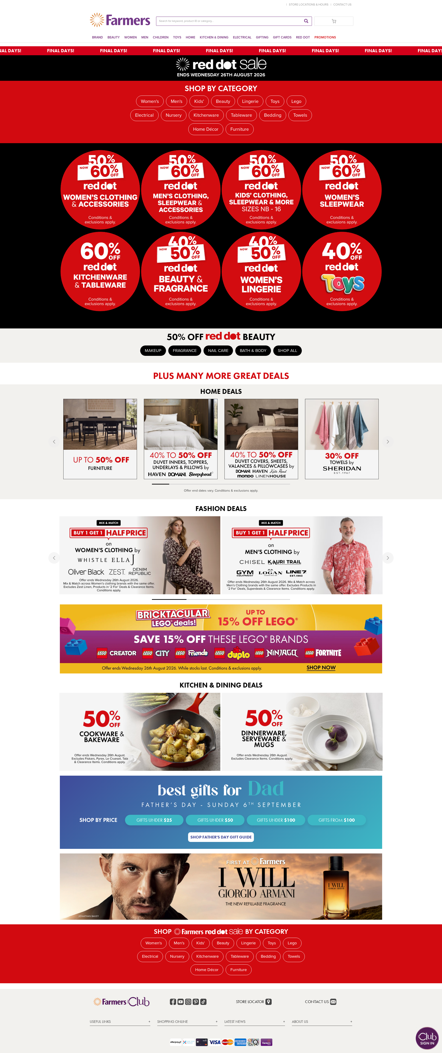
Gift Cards (282, 37)
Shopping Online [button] (172, 1021)
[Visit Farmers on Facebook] (173, 1002)
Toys (177, 37)
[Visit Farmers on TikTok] (203, 1002)
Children (161, 37)
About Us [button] (300, 1021)
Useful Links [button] (100, 1021)
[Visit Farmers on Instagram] (188, 1002)
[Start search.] (306, 21)
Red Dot (303, 37)
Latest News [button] (234, 1021)
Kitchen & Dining (214, 37)
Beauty (114, 37)
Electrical (242, 37)
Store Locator (250, 1001)
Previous (62, 441)
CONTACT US (342, 4)
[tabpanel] (100, 439)
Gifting (262, 37)
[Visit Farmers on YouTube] (180, 1002)
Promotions (325, 37)
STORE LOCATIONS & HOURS (309, 4)
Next (380, 441)
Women (130, 37)
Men (144, 37)
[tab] (120, 1022)
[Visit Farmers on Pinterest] (196, 1002)
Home (190, 37)
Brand (97, 37)
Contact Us (317, 1001)
